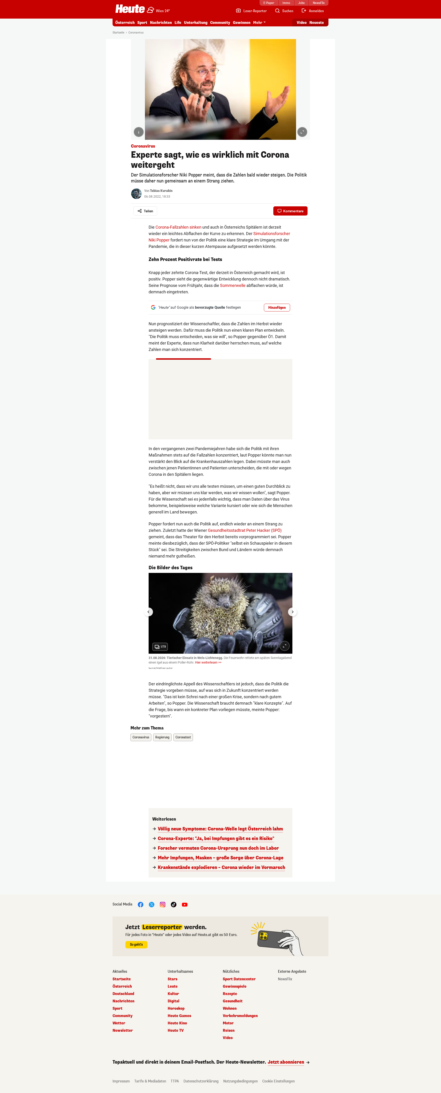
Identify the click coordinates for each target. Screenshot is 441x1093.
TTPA (175, 1081)
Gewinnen (241, 22)
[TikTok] (173, 904)
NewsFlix (285, 979)
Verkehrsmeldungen (240, 1016)
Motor (228, 1023)
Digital (173, 1001)
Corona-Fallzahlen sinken (178, 227)
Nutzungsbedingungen (240, 1081)
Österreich (125, 22)
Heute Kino (177, 1023)
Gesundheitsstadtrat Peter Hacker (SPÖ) (245, 530)
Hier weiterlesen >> (208, 662)
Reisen (229, 1030)
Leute (173, 986)
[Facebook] (140, 904)
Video (302, 22)
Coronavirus (136, 32)
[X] (151, 904)
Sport (142, 22)
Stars (172, 979)
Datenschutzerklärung (201, 1081)
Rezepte (230, 994)
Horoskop (176, 1008)
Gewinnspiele (234, 986)
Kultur (173, 994)
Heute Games (179, 1016)
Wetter (119, 1023)
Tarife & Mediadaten (150, 1081)
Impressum (121, 1081)
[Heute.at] (130, 8)
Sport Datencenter (239, 979)
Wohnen (230, 1008)
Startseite (118, 32)
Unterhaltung (195, 22)
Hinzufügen (277, 307)
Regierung (162, 737)
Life (178, 22)
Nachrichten (123, 1001)
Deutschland (123, 994)
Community (220, 22)
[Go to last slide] (148, 612)
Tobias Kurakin (161, 191)
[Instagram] (162, 904)
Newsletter (123, 1030)
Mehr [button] (257, 22)
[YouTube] (184, 904)
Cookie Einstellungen (278, 1081)
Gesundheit (233, 1001)
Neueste (316, 22)
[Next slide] (292, 612)
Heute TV (176, 1030)
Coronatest (183, 737)
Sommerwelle (233, 285)
